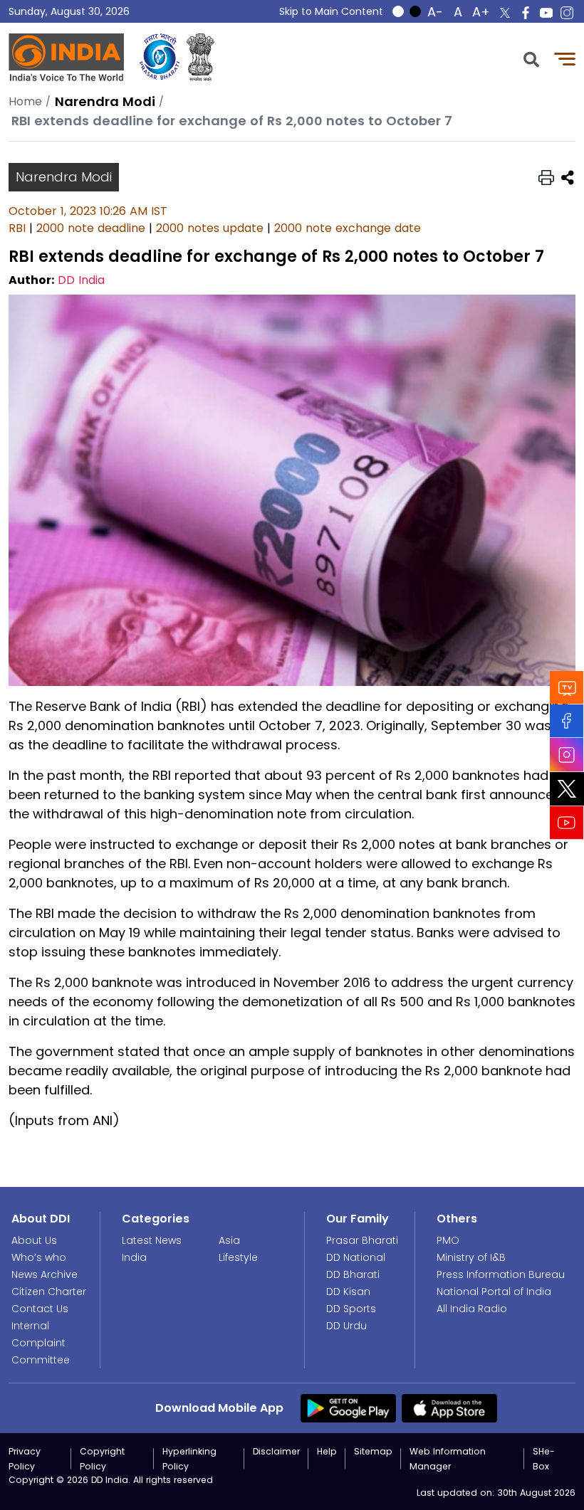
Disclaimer (276, 1451)
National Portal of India (494, 1291)
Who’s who (38, 1257)
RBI (17, 228)
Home (25, 101)
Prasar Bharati (362, 1240)
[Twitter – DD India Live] (504, 12)
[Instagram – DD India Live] (566, 12)
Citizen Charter (48, 1291)
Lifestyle (238, 1257)
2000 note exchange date (347, 228)
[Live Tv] (567, 687)
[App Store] (449, 1407)
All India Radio (472, 1309)
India (134, 1257)
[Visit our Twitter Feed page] (567, 789)
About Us (34, 1240)
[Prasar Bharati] (159, 57)
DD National (355, 1257)
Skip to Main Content (331, 11)
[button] (531, 58)
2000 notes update (210, 228)
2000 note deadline (90, 228)
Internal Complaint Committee (40, 1343)
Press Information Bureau (501, 1274)
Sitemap (373, 1451)
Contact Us (39, 1309)
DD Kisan (348, 1291)
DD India (81, 280)
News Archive (44, 1274)
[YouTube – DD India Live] (546, 12)
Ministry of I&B (471, 1257)
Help (327, 1451)
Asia (229, 1240)
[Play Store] (348, 1407)
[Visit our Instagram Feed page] (567, 755)
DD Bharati (353, 1274)
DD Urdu (346, 1326)
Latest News (152, 1240)
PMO (448, 1240)
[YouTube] (567, 823)
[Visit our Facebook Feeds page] (567, 721)
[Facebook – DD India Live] (525, 12)
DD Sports (351, 1309)
